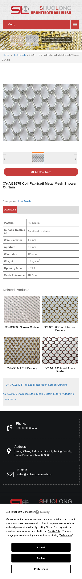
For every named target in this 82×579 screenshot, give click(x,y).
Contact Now (43, 171)
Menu (11, 24)
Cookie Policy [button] (54, 531)
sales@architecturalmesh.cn (34, 474)
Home (6, 55)
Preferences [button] (66, 535)
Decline (41, 558)
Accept (41, 547)
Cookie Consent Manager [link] (19, 512)
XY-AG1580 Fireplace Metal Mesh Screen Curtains (35, 384)
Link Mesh (20, 55)
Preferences (41, 569)
